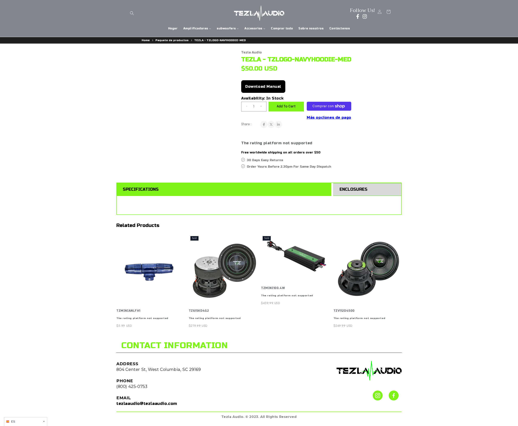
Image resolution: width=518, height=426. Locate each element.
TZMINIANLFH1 (128, 311)
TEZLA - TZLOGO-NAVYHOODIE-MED (220, 40)
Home (146, 40)
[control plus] (262, 106)
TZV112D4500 (344, 311)
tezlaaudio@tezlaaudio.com (146, 403)
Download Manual (263, 86)
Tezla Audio (251, 52)
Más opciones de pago (329, 117)
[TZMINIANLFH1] (150, 270)
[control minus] (245, 106)
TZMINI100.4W (273, 288)
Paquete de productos (172, 40)
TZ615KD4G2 (199, 311)
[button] (131, 13)
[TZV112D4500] (367, 270)
